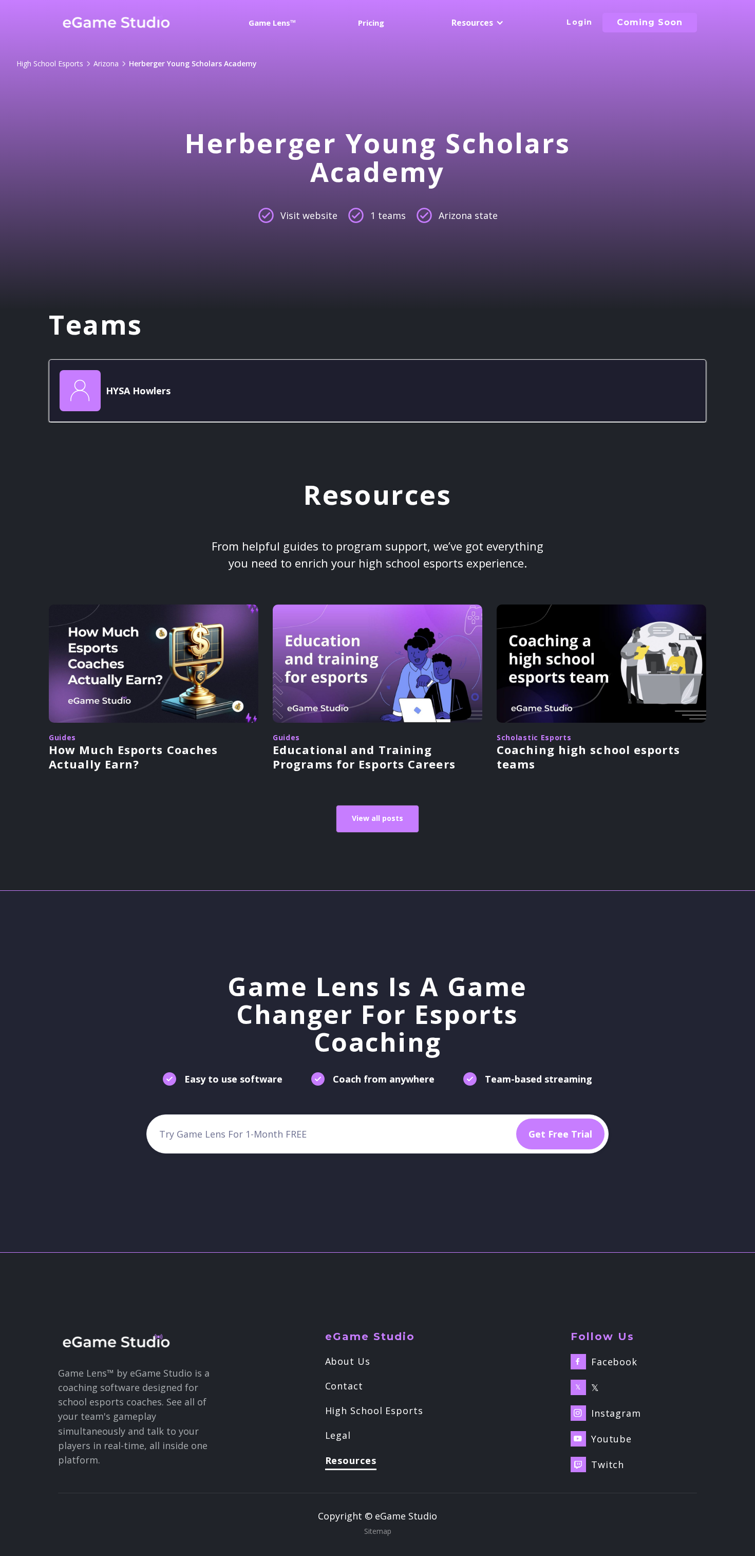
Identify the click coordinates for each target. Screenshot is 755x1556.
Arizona (106, 63)
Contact (344, 1386)
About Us (347, 1361)
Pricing (371, 22)
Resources (350, 1461)
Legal (338, 1435)
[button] (475, 22)
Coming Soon (650, 22)
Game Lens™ (272, 22)
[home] (116, 22)
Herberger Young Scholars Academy (193, 63)
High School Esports (49, 63)
